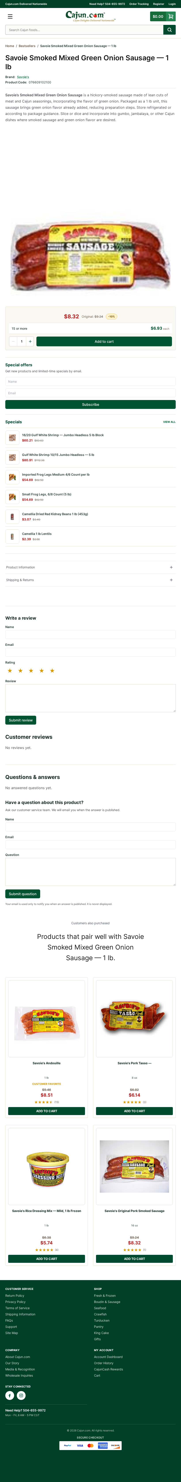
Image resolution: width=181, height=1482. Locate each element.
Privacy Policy (15, 1302)
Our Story (12, 1363)
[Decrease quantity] (13, 341)
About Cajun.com (17, 1357)
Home (9, 46)
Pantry (99, 1326)
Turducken (101, 1320)
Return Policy (14, 1295)
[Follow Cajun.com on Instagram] (21, 1395)
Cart (97, 1375)
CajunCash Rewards (108, 1369)
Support (11, 1326)
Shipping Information (20, 1314)
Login (172, 4)
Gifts (97, 1339)
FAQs (9, 1320)
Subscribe (90, 404)
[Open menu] (10, 16)
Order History (103, 1363)
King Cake (101, 1333)
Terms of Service (17, 1308)
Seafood (100, 1308)
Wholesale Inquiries (19, 1375)
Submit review (21, 720)
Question (12, 855)
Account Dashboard (108, 1357)
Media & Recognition (20, 1369)
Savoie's (23, 77)
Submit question (23, 894)
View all (169, 422)
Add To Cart (46, 1111)
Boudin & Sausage (107, 1302)
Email (9, 644)
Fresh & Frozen (105, 1295)
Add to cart (104, 341)
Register (158, 4)
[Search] (169, 30)
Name (9, 627)
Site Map (11, 1333)
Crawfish (100, 1314)
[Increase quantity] (30, 341)
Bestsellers (27, 46)
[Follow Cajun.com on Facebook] (9, 1395)
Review (10, 681)
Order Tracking (139, 4)
